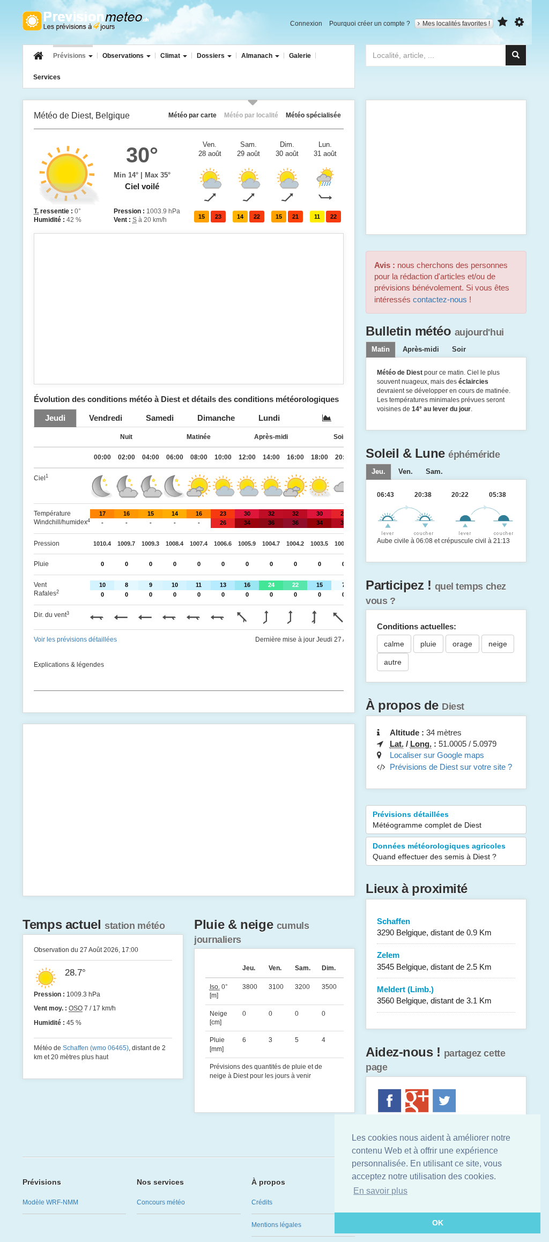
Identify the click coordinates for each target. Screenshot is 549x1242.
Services (47, 77)
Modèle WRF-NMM (50, 1202)
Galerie (300, 56)
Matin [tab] (381, 349)
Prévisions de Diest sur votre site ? (451, 766)
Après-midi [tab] (421, 349)
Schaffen (434, 927)
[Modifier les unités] (519, 22)
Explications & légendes (69, 664)
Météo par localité (251, 114)
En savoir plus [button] (380, 1190)
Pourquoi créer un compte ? (369, 23)
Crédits (261, 1202)
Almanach (257, 56)
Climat (171, 56)
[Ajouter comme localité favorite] (503, 22)
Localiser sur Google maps (437, 755)
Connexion (306, 23)
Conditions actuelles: (416, 626)
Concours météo (161, 1202)
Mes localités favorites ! (456, 23)
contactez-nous (440, 299)
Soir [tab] (459, 349)
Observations (123, 56)
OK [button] (437, 1222)
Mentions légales (276, 1225)
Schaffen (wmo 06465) (96, 1048)
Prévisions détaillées (427, 819)
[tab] (55, 418)
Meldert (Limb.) (434, 995)
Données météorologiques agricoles (439, 851)
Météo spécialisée (313, 114)
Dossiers (211, 56)
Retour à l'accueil (86, 21)
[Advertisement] (188, 309)
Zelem (434, 960)
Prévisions (70, 56)
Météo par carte (192, 114)
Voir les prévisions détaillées (75, 639)
